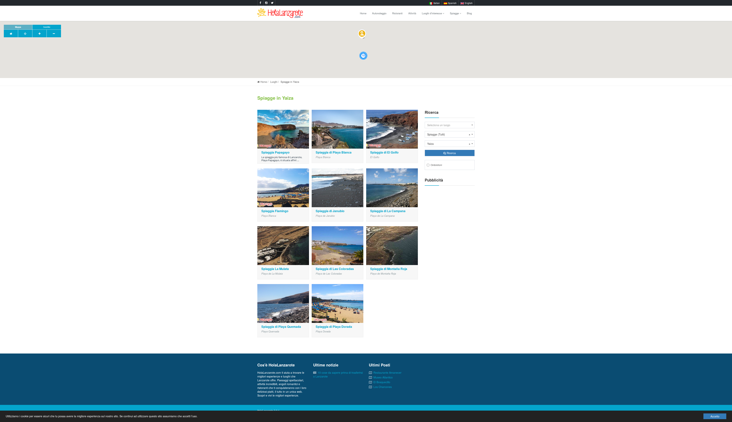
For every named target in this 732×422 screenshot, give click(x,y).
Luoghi (273, 82)
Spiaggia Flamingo (274, 211)
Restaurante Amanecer (387, 372)
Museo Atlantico (383, 377)
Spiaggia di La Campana (387, 211)
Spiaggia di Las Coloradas (335, 269)
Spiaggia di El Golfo (384, 152)
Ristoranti (397, 13)
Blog (469, 13)
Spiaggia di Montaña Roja (388, 269)
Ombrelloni (436, 164)
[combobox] (450, 125)
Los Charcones (382, 387)
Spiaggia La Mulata (275, 269)
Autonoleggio (379, 13)
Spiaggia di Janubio (330, 211)
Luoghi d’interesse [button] (432, 13)
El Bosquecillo (381, 382)
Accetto (714, 416)
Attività (412, 13)
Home (363, 13)
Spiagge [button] (455, 13)
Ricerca (451, 153)
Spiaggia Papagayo (275, 152)
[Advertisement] (450, 247)
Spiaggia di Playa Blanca (334, 152)
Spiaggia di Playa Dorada (334, 326)
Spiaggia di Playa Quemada (281, 326)
